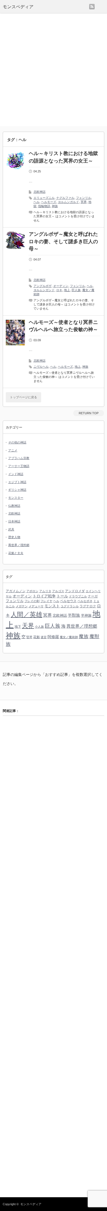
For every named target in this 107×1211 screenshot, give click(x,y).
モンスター (15, 497)
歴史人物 (14, 537)
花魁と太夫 (15, 553)
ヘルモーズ (48, 202)
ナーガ (93, 596)
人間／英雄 (26, 614)
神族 (55, 206)
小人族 (39, 626)
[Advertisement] (53, 69)
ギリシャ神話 (17, 489)
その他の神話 (17, 442)
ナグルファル (65, 197)
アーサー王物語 (18, 466)
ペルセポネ (84, 601)
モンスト (52, 606)
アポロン (32, 591)
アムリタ (45, 591)
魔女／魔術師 (69, 637)
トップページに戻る (23, 397)
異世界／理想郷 (18, 545)
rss (92, 6)
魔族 (84, 636)
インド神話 (15, 474)
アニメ (12, 450)
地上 (67, 290)
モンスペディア (18, 6)
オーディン (60, 286)
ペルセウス (68, 601)
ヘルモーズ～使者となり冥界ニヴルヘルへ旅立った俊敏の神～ (63, 325)
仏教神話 (14, 505)
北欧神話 (39, 191)
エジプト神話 (17, 482)
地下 (18, 626)
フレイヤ (46, 601)
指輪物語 (44, 206)
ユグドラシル (70, 606)
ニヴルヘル (41, 366)
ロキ (59, 290)
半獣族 (74, 615)
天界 (28, 625)
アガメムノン (16, 591)
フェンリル (83, 197)
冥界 (84, 202)
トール (62, 596)
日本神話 (14, 521)
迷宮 (44, 637)
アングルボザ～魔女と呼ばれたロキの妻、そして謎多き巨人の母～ (63, 241)
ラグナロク (88, 606)
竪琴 (29, 637)
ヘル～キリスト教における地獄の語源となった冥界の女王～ (63, 157)
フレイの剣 (32, 601)
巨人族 (76, 290)
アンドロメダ (75, 591)
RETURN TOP (88, 413)
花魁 (36, 637)
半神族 (86, 615)
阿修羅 (53, 637)
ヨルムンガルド (68, 202)
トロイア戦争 (44, 596)
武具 (11, 529)
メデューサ (36, 606)
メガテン (22, 606)
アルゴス (58, 591)
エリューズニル (44, 197)
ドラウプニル (78, 596)
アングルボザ (42, 286)
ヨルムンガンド (44, 290)
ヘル (36, 202)
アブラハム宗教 (18, 458)
